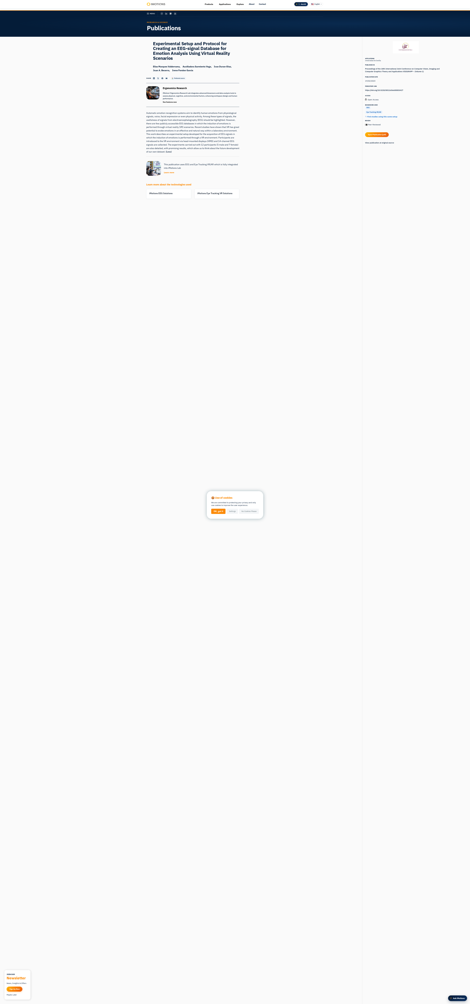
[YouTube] (175, 13)
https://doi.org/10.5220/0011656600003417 (384, 90)
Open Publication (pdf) (377, 134)
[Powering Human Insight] (156, 4)
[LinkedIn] (166, 13)
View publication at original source (379, 143)
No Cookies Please (249, 511)
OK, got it (218, 511)
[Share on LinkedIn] (154, 78)
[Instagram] (162, 13)
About (251, 4)
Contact (262, 4)
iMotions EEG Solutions (161, 193)
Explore (240, 4)
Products (209, 4)
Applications (225, 4)
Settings (232, 511)
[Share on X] (158, 78)
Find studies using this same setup (382, 116)
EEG (368, 108)
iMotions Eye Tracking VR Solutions (214, 193)
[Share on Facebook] (162, 78)
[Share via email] (166, 78)
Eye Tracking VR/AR (373, 112)
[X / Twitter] (170, 13)
